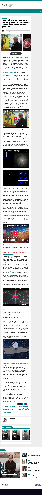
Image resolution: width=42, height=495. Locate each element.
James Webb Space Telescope (10, 72)
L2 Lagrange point (17, 79)
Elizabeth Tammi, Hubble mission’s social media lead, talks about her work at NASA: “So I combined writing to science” (9, 409)
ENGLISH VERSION (5, 430)
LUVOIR (5, 316)
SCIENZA (2, 470)
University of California (24, 57)
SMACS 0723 (14, 272)
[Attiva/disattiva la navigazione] (40, 11)
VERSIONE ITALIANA (15, 53)
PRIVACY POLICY (38, 492)
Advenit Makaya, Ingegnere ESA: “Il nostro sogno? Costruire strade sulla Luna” (34, 457)
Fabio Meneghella (12, 418)
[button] (35, 11)
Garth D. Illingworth (9, 57)
